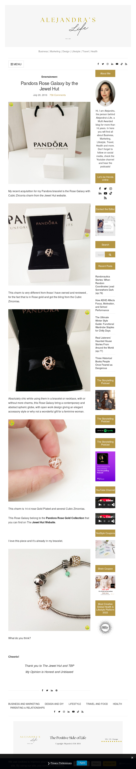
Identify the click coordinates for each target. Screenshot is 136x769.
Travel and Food (97, 703)
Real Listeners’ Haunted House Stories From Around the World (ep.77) (104, 344)
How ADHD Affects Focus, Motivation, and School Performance (105, 305)
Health (117, 703)
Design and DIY (54, 703)
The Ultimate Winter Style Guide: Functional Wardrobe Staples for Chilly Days (104, 324)
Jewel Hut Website (43, 522)
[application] (105, 502)
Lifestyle (75, 703)
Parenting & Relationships (27, 707)
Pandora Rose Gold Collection (65, 518)
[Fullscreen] (114, 504)
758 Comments (58, 95)
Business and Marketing (24, 703)
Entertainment (49, 76)
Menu (17, 64)
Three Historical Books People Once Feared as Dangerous (103, 363)
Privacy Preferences (61, 763)
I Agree (81, 763)
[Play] (99, 504)
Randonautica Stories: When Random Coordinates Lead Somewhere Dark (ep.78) (104, 285)
